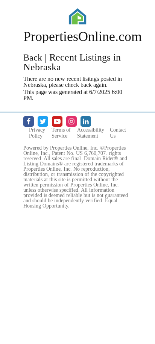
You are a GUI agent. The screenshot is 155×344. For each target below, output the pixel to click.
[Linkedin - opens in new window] (86, 121)
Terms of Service (61, 133)
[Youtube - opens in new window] (57, 121)
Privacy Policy (37, 133)
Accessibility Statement (90, 133)
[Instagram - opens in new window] (71, 121)
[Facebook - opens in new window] (28, 121)
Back (32, 57)
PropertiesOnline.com (82, 36)
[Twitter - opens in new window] (43, 121)
